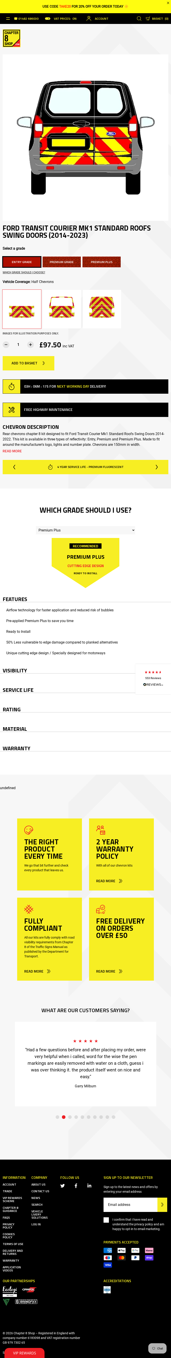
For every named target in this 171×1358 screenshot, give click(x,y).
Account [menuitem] (9, 1184)
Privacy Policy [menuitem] (8, 1226)
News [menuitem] (35, 1197)
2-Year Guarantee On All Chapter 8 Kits (90, 466)
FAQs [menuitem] (6, 1217)
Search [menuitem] (37, 1204)
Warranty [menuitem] (11, 1260)
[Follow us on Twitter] (63, 1185)
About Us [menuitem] (38, 1184)
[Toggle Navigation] (8, 18)
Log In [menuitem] (36, 1224)
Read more (12, 451)
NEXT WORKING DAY (73, 386)
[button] (153, 679)
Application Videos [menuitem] (12, 1269)
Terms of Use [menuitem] (13, 1243)
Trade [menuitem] (7, 1191)
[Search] (139, 18)
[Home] (11, 37)
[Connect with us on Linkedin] (90, 1185)
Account (101, 18)
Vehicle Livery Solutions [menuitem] (39, 1214)
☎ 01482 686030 (26, 19)
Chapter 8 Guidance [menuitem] (10, 1209)
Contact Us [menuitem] (40, 1191)
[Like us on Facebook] (77, 1185)
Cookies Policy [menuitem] (9, 1235)
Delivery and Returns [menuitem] (13, 1252)
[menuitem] (29, 1289)
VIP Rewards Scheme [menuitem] (12, 1199)
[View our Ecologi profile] (10, 1291)
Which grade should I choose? (24, 272)
